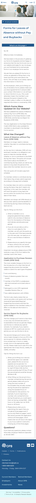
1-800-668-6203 (8, 466)
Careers (4, 451)
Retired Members (25, 477)
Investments (7, 485)
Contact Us (6, 460)
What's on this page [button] (18, 45)
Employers (6, 481)
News (20, 485)
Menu (4, 2)
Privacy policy (26, 492)
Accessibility (16, 492)
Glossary (6, 454)
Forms (12, 451)
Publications (21, 451)
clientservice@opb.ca (10, 463)
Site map (8, 492)
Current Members (9, 477)
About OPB (22, 481)
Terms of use (9, 494)
